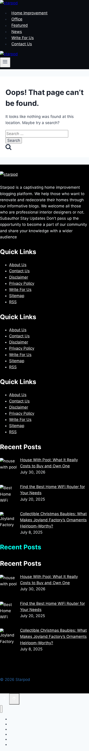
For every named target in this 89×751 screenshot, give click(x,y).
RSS (13, 302)
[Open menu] (5, 62)
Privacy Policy (21, 283)
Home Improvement (29, 13)
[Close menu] (1, 709)
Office (16, 19)
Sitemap (16, 295)
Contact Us (21, 44)
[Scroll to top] (4, 699)
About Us (17, 264)
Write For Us (22, 38)
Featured (19, 25)
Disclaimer (18, 277)
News (16, 31)
